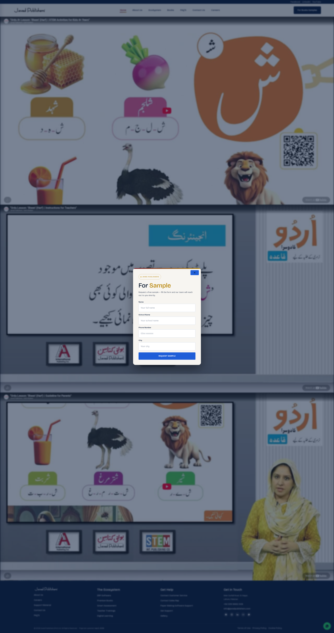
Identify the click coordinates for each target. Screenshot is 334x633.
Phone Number (145, 328)
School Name (144, 315)
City (140, 340)
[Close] (194, 272)
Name (141, 302)
